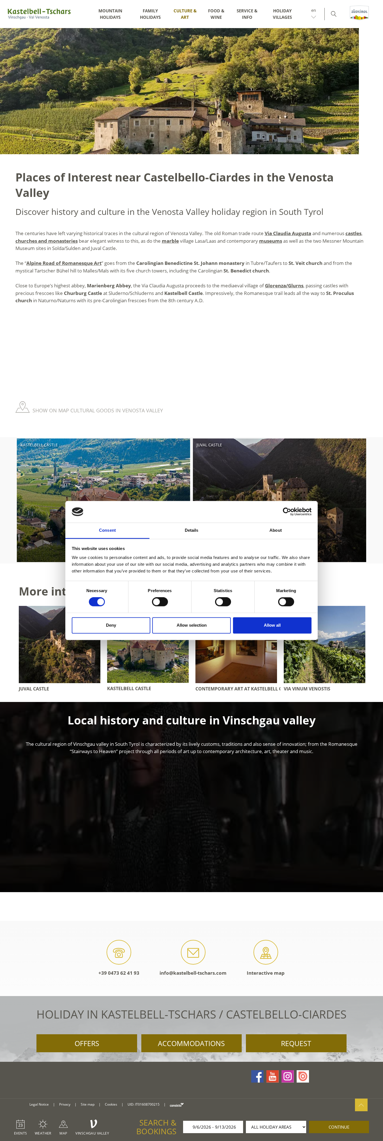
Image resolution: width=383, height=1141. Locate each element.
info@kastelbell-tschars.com (193, 973)
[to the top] (361, 1105)
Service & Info (247, 14)
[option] (191, 91)
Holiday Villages (282, 14)
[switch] (160, 601)
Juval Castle (209, 444)
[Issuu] (303, 1076)
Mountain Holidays (110, 14)
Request (296, 1043)
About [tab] (275, 530)
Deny (111, 625)
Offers (87, 1043)
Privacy (64, 1104)
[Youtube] (272, 1076)
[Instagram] (288, 1076)
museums (270, 241)
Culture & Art (185, 14)
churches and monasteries (46, 241)
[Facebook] (257, 1076)
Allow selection (192, 625)
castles (353, 233)
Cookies (111, 1104)
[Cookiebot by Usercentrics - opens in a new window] (287, 512)
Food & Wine (216, 14)
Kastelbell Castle (39, 444)
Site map (87, 1104)
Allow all (272, 625)
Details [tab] (192, 530)
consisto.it (177, 1104)
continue (339, 1127)
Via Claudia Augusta (288, 233)
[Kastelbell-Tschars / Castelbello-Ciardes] (39, 14)
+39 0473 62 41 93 (118, 973)
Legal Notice (39, 1104)
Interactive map (266, 973)
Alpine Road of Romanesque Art (63, 263)
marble (170, 241)
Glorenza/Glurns (284, 285)
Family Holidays (150, 14)
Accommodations (191, 1043)
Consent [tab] (107, 530)
